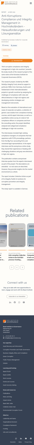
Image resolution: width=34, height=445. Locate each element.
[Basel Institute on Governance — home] (9, 3)
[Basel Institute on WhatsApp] (19, 302)
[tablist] (17, 56)
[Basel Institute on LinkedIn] (10, 302)
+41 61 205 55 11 (10, 336)
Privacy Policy (28, 442)
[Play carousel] (12, 267)
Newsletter (13, 442)
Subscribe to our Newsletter (17, 296)
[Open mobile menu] (31, 3)
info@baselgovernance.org (13, 338)
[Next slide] (22, 267)
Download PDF (18, 60)
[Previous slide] (17, 267)
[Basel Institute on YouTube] (24, 302)
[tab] (6, 55)
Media (20, 442)
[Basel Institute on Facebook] (15, 302)
